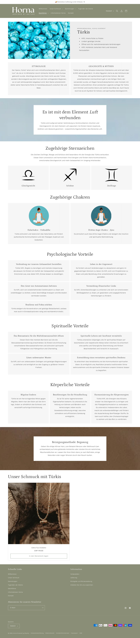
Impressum (74, 633)
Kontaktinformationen (62, 633)
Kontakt (11, 596)
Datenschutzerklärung (37, 633)
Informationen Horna (15, 592)
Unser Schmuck (13, 578)
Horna (15, 633)
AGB (81, 633)
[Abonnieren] (42, 607)
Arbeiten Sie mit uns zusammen (81, 585)
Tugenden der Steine (15, 585)
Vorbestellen (74, 574)
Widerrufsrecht (50, 633)
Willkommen (12, 574)
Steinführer (12, 588)
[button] (56, 9)
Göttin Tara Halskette (39, 548)
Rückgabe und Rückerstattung (81, 581)
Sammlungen (12, 581)
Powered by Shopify (23, 633)
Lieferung (73, 578)
